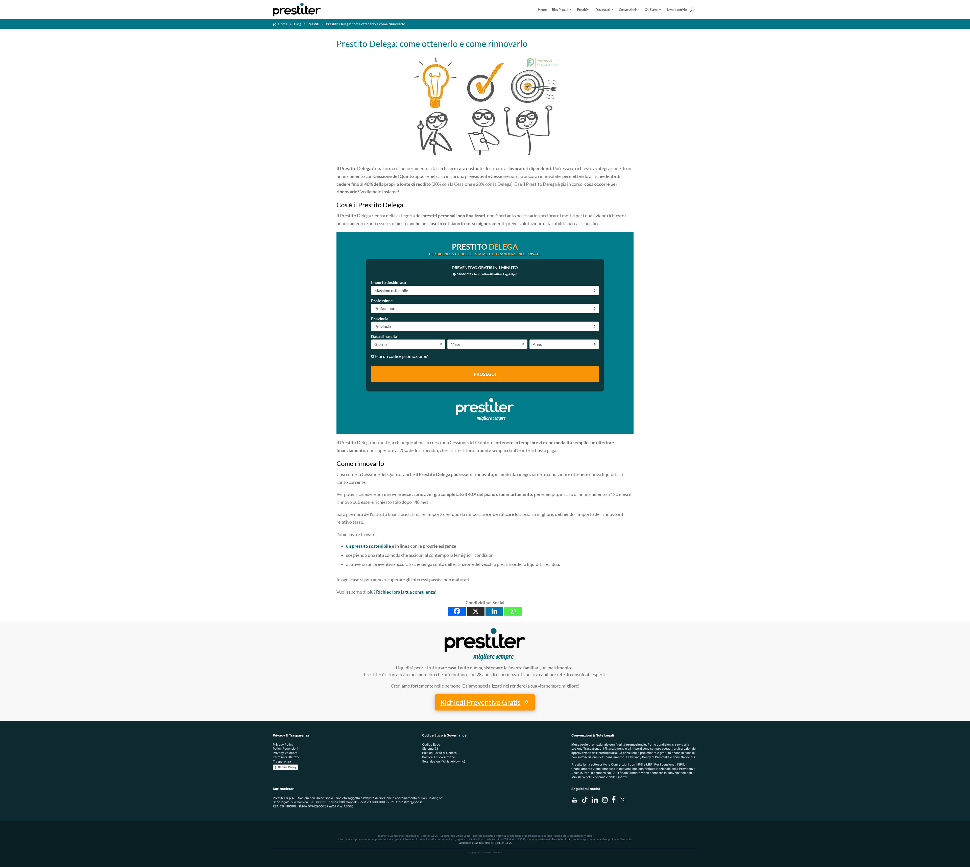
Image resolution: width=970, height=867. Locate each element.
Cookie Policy (287, 767)
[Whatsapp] (513, 611)
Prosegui (485, 374)
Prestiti (582, 9)
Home (542, 9)
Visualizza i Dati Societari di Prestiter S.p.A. (485, 842)
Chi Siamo (651, 9)
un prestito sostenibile (368, 546)
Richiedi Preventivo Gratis (480, 702)
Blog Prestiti (560, 9)
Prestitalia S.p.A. (561, 839)
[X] (475, 611)
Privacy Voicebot (285, 753)
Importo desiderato (389, 282)
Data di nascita (385, 336)
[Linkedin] (494, 611)
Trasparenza (282, 761)
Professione (382, 300)
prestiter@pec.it (410, 802)
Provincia (380, 318)
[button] (485, 356)
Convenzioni (627, 9)
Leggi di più (510, 274)
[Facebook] (457, 611)
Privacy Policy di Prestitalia (649, 757)
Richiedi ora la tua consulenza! (406, 592)
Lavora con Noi (677, 9)
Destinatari (602, 9)
